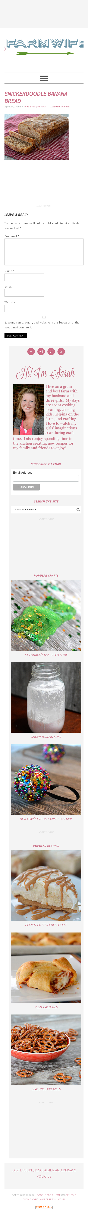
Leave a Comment (60, 106)
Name (9, 271)
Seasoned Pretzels (46, 1089)
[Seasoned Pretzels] (46, 1049)
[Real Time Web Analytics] (44, 1211)
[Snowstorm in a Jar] (46, 697)
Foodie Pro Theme (49, 1195)
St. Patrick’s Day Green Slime (46, 655)
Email (9, 286)
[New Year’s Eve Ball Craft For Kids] (46, 779)
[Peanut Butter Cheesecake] (46, 885)
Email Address (22, 472)
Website (9, 302)
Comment (11, 236)
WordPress (47, 1199)
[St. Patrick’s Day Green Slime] (46, 615)
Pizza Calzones (46, 1007)
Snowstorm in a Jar (46, 737)
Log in (61, 1199)
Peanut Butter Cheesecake (46, 925)
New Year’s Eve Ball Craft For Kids (46, 819)
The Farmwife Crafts (44, 50)
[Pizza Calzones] (46, 967)
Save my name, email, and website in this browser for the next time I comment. (41, 325)
